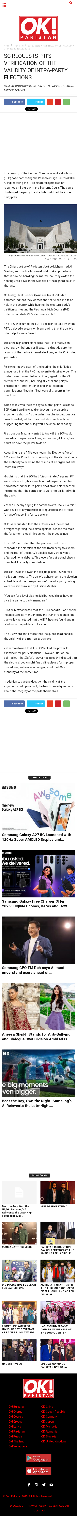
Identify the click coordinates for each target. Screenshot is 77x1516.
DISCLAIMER (17, 1505)
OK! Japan (47, 1421)
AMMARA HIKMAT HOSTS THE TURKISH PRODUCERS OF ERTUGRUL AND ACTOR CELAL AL (57, 1289)
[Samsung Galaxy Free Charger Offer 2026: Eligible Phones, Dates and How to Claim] (38, 873)
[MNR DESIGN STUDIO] (57, 1192)
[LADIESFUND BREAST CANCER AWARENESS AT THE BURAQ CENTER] (57, 1312)
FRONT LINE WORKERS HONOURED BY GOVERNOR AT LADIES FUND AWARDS (18, 1329)
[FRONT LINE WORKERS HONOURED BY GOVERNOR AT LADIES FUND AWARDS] (19, 1312)
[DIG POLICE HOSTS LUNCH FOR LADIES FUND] (19, 1271)
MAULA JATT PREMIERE (17, 1246)
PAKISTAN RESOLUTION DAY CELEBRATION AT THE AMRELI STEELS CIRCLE (57, 1250)
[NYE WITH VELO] (19, 1350)
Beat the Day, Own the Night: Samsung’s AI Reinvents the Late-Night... (36, 1103)
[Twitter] (44, 1485)
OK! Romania (49, 1431)
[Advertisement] (40, 142)
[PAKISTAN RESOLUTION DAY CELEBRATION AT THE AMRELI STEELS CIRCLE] (57, 1233)
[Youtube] (51, 1485)
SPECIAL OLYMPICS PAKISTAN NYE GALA (53, 1365)
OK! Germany (49, 1416)
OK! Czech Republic (53, 1411)
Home (6, 46)
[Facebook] (29, 1485)
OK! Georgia (16, 1416)
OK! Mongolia (49, 1426)
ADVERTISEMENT (59, 1505)
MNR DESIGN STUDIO (53, 1206)
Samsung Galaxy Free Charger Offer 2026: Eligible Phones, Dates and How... (36, 903)
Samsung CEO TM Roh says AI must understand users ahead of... (33, 970)
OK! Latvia (15, 1426)
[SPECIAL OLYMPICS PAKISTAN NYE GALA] (57, 1350)
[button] (71, 5)
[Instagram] (37, 1485)
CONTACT (40, 1510)
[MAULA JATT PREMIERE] (19, 1233)
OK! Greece (16, 1421)
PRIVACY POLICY (37, 1505)
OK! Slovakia (48, 1436)
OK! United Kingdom (53, 1441)
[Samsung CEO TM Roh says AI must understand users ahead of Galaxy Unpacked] (38, 940)
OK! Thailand (16, 1441)
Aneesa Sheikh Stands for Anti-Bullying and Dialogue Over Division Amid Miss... (36, 1036)
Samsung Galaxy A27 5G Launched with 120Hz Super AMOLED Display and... (36, 837)
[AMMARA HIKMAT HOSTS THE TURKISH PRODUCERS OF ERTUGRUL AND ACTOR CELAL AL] (57, 1271)
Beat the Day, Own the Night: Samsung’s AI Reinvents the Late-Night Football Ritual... (18, 1211)
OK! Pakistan (17, 1431)
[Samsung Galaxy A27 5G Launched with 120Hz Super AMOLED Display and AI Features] (38, 807)
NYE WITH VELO (12, 1363)
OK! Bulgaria (16, 1406)
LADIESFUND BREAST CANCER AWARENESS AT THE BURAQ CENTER (56, 1329)
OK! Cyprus (15, 1411)
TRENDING (19, 46)
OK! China (47, 1406)
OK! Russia (15, 1436)
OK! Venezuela (18, 1446)
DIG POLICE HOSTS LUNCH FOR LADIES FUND (19, 1286)
